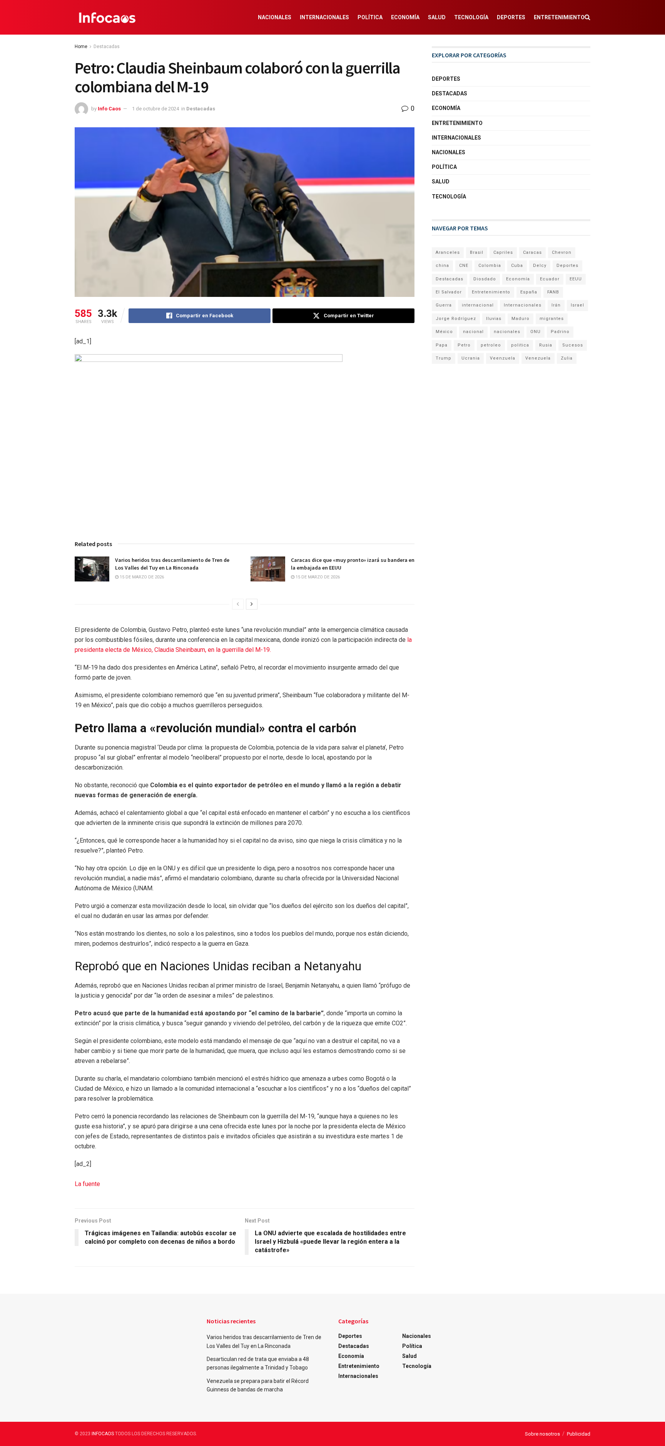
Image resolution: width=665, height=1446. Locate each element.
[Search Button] (587, 17)
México (444, 331)
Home (81, 46)
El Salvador (449, 292)
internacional (478, 305)
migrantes (552, 318)
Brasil (476, 252)
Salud (437, 17)
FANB (553, 292)
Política (370, 17)
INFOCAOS (103, 1433)
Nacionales (274, 17)
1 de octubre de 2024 (155, 109)
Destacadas (107, 46)
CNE (463, 265)
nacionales (507, 331)
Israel (577, 305)
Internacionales (324, 17)
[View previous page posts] (238, 604)
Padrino (560, 331)
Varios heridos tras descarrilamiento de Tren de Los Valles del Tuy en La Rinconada (172, 563)
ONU (535, 331)
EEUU (576, 279)
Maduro (520, 318)
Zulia (567, 358)
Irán (556, 305)
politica (520, 345)
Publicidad (578, 1434)
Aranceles (448, 252)
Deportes (511, 17)
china (442, 265)
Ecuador (550, 279)
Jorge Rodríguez (456, 318)
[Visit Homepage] (107, 17)
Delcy (539, 265)
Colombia (489, 265)
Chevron (561, 252)
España (528, 292)
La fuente (87, 1184)
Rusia (545, 345)
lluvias (493, 318)
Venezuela (538, 358)
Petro (464, 345)
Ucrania (470, 358)
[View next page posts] (251, 604)
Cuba (517, 265)
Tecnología (471, 17)
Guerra (444, 305)
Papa (442, 345)
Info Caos (109, 109)
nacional (473, 331)
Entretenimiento (559, 17)
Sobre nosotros (542, 1434)
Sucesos (572, 345)
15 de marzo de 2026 (141, 577)
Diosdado (484, 279)
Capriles (503, 252)
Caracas (532, 252)
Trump (443, 358)
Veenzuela (502, 358)
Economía (405, 17)
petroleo (491, 345)
